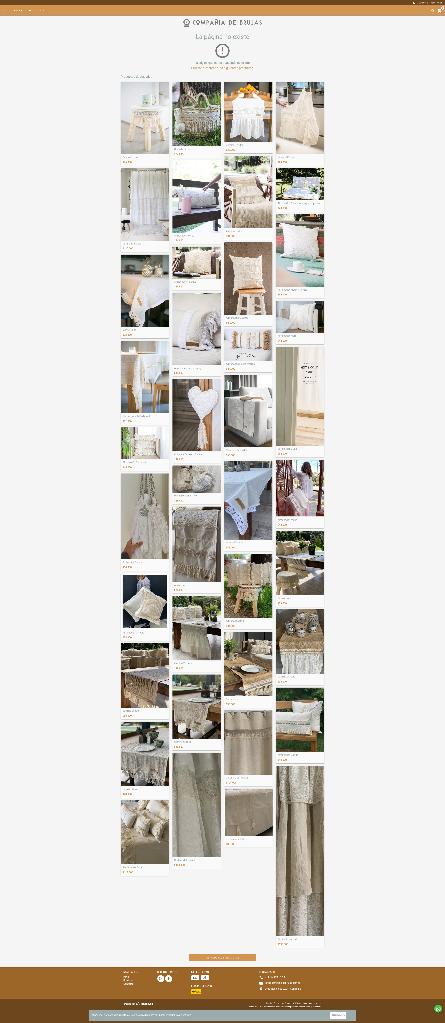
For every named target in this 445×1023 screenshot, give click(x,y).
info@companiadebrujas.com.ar (282, 982)
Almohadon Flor (234, 231)
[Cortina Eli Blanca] (145, 204)
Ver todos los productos (222, 957)
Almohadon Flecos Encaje (188, 368)
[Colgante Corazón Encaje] (196, 415)
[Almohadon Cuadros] (248, 278)
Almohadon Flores (184, 235)
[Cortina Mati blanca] (196, 805)
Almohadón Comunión (135, 462)
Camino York (285, 598)
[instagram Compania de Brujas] (160, 978)
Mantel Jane (129, 330)
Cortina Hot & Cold (287, 449)
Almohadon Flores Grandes (292, 289)
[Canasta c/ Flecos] (196, 114)
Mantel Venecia (234, 542)
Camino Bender (234, 145)
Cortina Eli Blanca (132, 243)
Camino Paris (233, 699)
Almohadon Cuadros (237, 318)
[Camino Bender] (248, 112)
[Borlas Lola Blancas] (145, 516)
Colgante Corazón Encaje (188, 454)
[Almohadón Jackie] (300, 720)
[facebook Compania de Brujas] (168, 978)
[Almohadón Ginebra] (145, 601)
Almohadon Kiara (287, 336)
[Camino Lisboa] (145, 675)
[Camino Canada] (300, 641)
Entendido (338, 1015)
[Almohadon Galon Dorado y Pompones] (300, 184)
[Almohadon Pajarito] (196, 263)
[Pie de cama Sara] (145, 832)
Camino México (131, 789)
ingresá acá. (293, 1007)
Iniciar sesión (436, 3)
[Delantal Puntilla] (300, 118)
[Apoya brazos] (196, 544)
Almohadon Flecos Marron (240, 364)
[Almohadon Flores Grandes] (300, 250)
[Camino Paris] (248, 664)
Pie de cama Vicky (236, 839)
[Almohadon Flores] (196, 196)
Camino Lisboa (131, 710)
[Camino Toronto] (196, 628)
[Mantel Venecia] (248, 500)
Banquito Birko (131, 157)
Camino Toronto (183, 663)
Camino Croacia (183, 742)
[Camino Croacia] (196, 707)
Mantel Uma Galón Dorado (137, 416)
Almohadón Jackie (288, 755)
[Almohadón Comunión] (145, 443)
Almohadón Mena (287, 520)
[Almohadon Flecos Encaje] (196, 329)
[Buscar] (433, 11)
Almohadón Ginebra (133, 632)
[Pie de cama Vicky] (248, 812)
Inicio (6, 10)
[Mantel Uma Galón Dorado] (145, 377)
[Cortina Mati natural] (248, 742)
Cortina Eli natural (287, 939)
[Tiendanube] (138, 1005)
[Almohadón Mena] (300, 488)
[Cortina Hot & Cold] (300, 396)
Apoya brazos (181, 585)
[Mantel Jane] (145, 291)
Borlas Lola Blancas (133, 562)
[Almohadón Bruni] (248, 586)
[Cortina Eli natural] (300, 851)
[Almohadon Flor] (248, 192)
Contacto (42, 10)
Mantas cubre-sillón (237, 450)
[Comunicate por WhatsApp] (438, 1009)
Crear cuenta (422, 3)
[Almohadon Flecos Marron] (248, 345)
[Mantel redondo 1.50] (196, 479)
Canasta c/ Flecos (184, 149)
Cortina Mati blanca (184, 860)
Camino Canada (286, 676)
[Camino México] (145, 754)
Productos (20, 10)
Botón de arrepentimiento (311, 1007)
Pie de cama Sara (132, 867)
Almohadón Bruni (235, 621)
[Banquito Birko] (145, 118)
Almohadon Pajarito (185, 281)
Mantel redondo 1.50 (185, 495)
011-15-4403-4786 (275, 977)
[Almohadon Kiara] (300, 317)
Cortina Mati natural (237, 777)
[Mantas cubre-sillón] (248, 411)
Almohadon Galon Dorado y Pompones (299, 203)
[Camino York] (300, 563)
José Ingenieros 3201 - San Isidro (283, 988)
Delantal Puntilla (286, 157)
